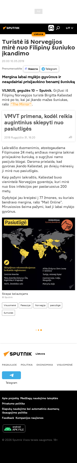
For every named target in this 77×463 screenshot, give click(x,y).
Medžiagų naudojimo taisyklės (39, 398)
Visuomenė (10, 305)
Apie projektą (10, 398)
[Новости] (31, 69)
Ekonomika (45, 364)
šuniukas (8, 312)
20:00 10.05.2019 (13, 61)
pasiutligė (55, 305)
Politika (27, 364)
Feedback (8, 418)
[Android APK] (14, 429)
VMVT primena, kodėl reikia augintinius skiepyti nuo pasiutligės (38, 122)
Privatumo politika (13, 403)
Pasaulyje (25, 305)
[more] (70, 137)
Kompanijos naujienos (29, 418)
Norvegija (40, 305)
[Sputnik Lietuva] (12, 29)
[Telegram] (49, 69)
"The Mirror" (21, 104)
